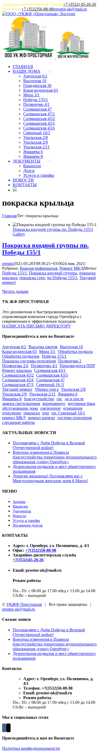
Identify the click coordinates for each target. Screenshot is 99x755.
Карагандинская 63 (19, 351)
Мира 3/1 (47, 351)
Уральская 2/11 (42, 394)
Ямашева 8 (12, 399)
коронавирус (54, 403)
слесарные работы (18, 422)
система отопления (74, 417)
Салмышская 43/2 (18, 375)
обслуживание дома (20, 408)
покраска (31, 413)
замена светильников (21, 403)
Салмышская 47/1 (18, 384)
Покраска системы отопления (29, 361)
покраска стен (32, 277)
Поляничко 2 (69, 361)
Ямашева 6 (67, 394)
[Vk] (4, 727)
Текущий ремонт (17, 389)
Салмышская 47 (50, 380)
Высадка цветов (43, 347)
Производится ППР (77, 365)
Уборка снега (47, 389)
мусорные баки (81, 403)
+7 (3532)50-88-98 (37, 9)
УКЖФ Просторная (24, 604)
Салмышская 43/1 (50, 370)
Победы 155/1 (14, 273)
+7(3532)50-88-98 (40, 550)
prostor (8, 263)
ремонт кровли (41, 417)
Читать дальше (15, 291)
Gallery (19, 234)
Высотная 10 (71, 347)
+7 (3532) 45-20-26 (79, 4)
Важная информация (38, 268)
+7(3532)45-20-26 (28, 560)
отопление (11, 413)
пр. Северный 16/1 (68, 413)
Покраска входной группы (53, 273)
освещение (73, 408)
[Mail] (8, 727)
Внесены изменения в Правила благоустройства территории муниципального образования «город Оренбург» (55, 457)
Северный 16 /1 (50, 384)
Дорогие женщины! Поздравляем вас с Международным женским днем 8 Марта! (50, 478)
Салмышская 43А (18, 380)
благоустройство (39, 399)
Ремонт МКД (71, 268)
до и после (74, 399)
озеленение (50, 408)
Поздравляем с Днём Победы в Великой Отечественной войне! (49, 445)
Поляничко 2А (15, 365)
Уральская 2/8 (73, 389)
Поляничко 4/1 (44, 365)
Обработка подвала (75, 351)
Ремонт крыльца (17, 370)
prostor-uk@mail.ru (70, 9)
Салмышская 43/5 (52, 375)
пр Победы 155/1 (62, 277)
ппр (45, 413)
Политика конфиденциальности (31, 748)
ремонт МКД (14, 417)
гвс (59, 399)
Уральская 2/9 (14, 394)
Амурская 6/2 (14, 347)
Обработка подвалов (20, 356)
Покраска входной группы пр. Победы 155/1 (53, 229)
